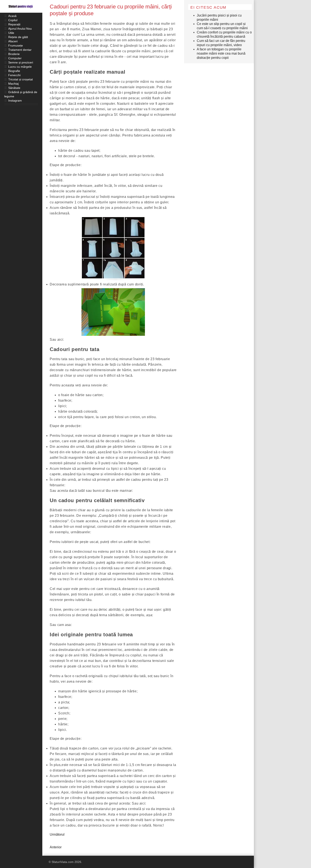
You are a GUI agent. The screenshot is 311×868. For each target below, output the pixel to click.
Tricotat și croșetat (20, 79)
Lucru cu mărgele (20, 66)
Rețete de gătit (18, 37)
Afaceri (13, 41)
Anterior (56, 847)
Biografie (14, 71)
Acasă (12, 16)
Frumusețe (15, 45)
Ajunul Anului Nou (20, 28)
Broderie (14, 54)
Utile (11, 32)
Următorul (57, 834)
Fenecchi (14, 75)
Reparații (14, 24)
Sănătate (14, 88)
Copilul (12, 20)
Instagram (15, 100)
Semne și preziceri (20, 62)
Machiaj (13, 83)
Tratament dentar (20, 49)
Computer (15, 58)
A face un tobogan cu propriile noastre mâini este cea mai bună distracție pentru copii (221, 53)
